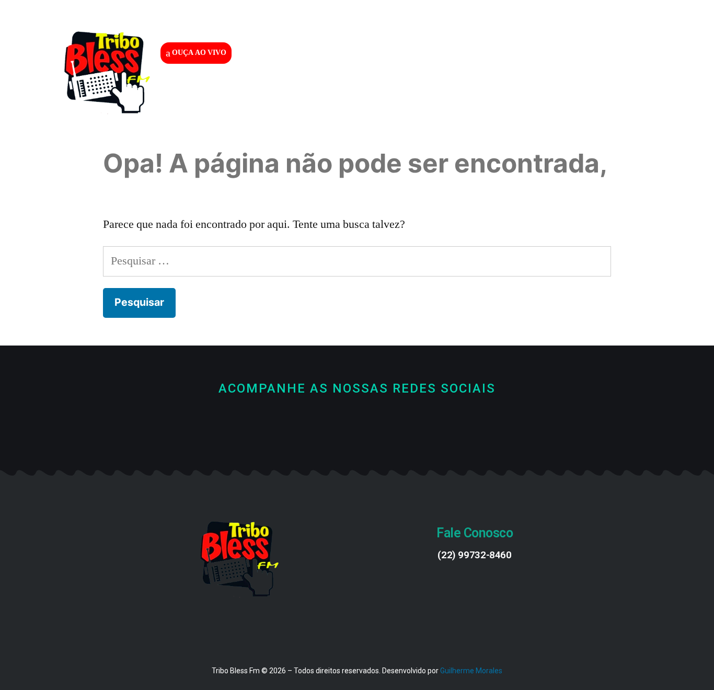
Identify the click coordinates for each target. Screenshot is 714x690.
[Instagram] (392, 425)
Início (301, 93)
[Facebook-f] (322, 425)
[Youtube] (357, 425)
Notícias (428, 93)
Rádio (361, 93)
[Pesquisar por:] (357, 261)
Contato (501, 93)
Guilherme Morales (471, 670)
